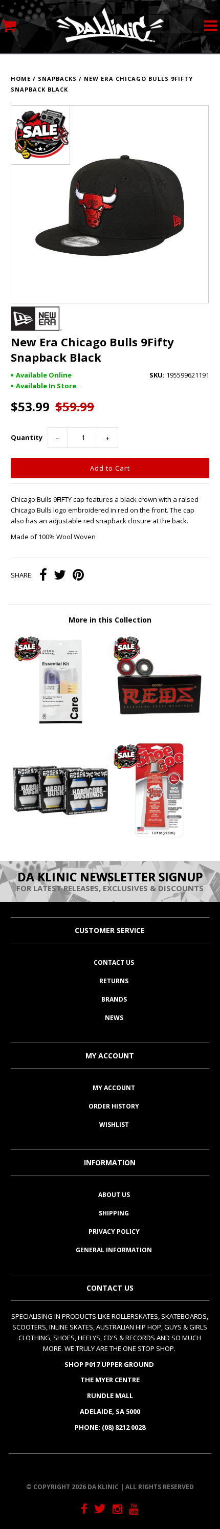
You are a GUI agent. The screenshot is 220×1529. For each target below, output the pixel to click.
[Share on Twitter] (60, 576)
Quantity (26, 437)
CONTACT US (114, 962)
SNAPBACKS (57, 78)
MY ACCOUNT (114, 1087)
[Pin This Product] (78, 576)
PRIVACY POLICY (114, 1231)
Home (21, 78)
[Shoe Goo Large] (159, 835)
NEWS (114, 1017)
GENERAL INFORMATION (114, 1250)
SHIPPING (114, 1213)
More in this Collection (110, 620)
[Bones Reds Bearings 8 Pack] (159, 727)
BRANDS (114, 999)
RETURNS (113, 981)
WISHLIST (114, 1124)
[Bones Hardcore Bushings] (60, 835)
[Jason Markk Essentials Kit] (60, 727)
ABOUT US (114, 1194)
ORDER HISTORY (114, 1106)
